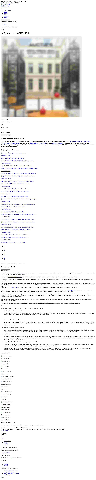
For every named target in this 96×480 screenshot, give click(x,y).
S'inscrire (24, 427)
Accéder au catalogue (6, 135)
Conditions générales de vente (11, 470)
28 (4, 258)
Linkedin (6, 465)
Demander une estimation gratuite (8, 21)
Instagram (6, 463)
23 (4, 251)
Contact (5, 17)
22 (4, 250)
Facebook (6, 464)
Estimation (6, 16)
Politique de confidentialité (10, 472)
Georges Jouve (34, 143)
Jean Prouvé (87, 141)
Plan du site (6, 474)
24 (4, 253)
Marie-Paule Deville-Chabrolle (15, 277)
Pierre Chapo (14, 287)
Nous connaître (7, 10)
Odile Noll (42, 143)
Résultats (6, 13)
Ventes (5, 12)
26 (4, 255)
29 (4, 260)
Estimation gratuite (5, 20)
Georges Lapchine (57, 143)
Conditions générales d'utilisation (11, 473)
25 (4, 254)
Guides (5, 14)
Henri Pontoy (6, 143)
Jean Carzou (16, 143)
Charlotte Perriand (76, 141)
